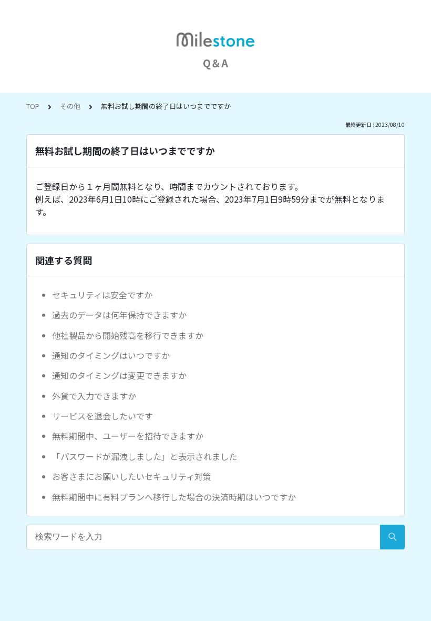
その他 (70, 106)
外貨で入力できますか (94, 395)
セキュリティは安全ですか (102, 294)
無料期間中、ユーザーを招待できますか (127, 435)
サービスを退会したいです (102, 415)
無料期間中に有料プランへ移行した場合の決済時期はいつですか (174, 496)
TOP (32, 106)
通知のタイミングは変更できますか (119, 375)
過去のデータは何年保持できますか (119, 314)
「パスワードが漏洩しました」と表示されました (144, 456)
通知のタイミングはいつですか (111, 355)
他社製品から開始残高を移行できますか (127, 335)
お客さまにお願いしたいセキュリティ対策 (131, 476)
